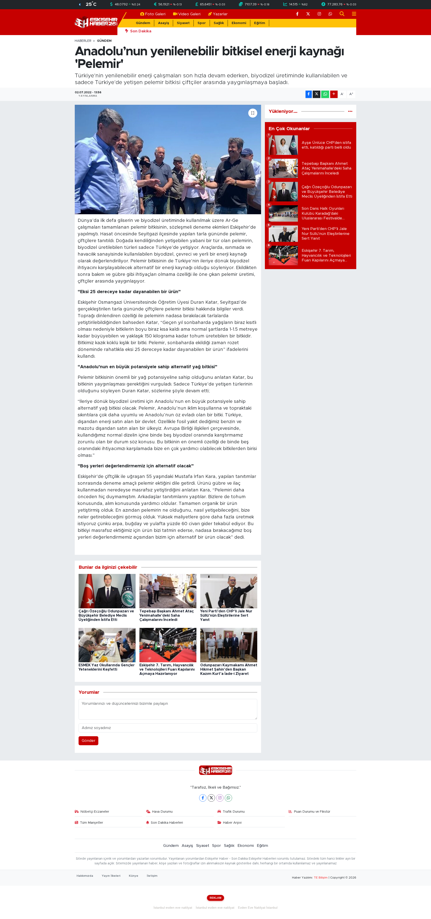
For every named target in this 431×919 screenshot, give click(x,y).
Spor (202, 23)
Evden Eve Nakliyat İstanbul (257, 907)
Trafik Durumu (234, 811)
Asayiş (163, 23)
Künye (133, 875)
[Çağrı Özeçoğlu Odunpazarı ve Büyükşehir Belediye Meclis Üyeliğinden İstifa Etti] (107, 591)
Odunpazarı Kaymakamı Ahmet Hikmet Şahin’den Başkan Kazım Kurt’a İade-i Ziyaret (228, 669)
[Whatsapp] (228, 798)
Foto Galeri (155, 14)
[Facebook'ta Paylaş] (309, 94)
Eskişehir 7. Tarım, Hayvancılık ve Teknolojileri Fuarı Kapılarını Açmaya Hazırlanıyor (167, 669)
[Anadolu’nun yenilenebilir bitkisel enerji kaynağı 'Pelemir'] (168, 159)
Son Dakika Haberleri (167, 822)
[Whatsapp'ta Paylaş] (325, 94)
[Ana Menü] (352, 14)
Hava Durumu (162, 811)
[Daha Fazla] (334, 94)
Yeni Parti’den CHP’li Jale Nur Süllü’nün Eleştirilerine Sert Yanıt (226, 615)
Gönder (88, 741)
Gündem (143, 23)
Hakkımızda (85, 875)
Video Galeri (189, 14)
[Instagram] (220, 798)
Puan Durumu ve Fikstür (312, 811)
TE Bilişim (321, 877)
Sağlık (219, 23)
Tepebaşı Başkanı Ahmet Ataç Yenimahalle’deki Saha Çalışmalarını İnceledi (166, 615)
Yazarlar (220, 14)
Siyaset (183, 23)
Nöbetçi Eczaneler (94, 811)
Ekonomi (239, 23)
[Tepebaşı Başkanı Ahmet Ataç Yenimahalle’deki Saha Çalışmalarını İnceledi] (167, 591)
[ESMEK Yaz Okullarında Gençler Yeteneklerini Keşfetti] (107, 645)
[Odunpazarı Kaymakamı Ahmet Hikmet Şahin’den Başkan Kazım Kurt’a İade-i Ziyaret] (228, 645)
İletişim (152, 875)
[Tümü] (350, 111)
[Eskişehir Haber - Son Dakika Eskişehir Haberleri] (96, 22)
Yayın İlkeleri (111, 875)
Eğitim (259, 23)
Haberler (83, 40)
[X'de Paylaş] (316, 94)
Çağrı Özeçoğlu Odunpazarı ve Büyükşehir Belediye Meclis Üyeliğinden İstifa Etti (106, 615)
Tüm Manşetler (91, 822)
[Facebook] (203, 798)
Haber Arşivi (232, 822)
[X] (211, 798)
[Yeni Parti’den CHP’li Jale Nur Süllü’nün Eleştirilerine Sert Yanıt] (228, 591)
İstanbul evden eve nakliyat (173, 907)
